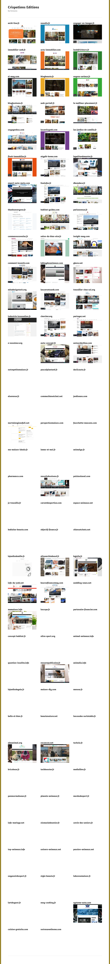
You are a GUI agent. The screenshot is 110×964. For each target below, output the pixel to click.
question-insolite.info (18, 662)
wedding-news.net (82, 582)
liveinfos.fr (46, 183)
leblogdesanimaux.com (52, 263)
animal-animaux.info (83, 636)
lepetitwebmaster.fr (83, 156)
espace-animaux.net (83, 502)
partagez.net (79, 316)
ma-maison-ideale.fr (18, 449)
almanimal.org (15, 742)
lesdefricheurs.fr (81, 49)
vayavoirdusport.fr (17, 876)
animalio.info (79, 662)
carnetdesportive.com (51, 502)
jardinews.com (80, 396)
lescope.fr (45, 609)
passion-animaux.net (83, 849)
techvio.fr (78, 742)
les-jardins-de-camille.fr (85, 129)
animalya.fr (79, 449)
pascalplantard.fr (49, 369)
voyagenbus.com (16, 129)
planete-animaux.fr (50, 796)
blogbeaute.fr (47, 76)
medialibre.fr (79, 769)
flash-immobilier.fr (17, 156)
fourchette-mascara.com (85, 422)
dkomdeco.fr (79, 183)
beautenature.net (49, 716)
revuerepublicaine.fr (50, 662)
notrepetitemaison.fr (18, 369)
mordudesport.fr (81, 796)
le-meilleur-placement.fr (85, 103)
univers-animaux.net (51, 849)
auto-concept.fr (48, 343)
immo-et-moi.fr (48, 449)
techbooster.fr (47, 769)
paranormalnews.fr (17, 796)
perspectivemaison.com (52, 422)
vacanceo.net (47, 742)
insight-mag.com (81, 236)
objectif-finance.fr (49, 529)
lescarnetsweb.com (50, 289)
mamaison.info (15, 609)
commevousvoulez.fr (18, 236)
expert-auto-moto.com (19, 183)
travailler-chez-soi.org (84, 289)
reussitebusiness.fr (50, 476)
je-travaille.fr (14, 502)
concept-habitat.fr (17, 636)
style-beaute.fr (48, 876)
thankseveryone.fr (17, 209)
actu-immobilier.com (51, 49)
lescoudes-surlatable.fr (84, 716)
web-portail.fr (48, 103)
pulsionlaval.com (81, 476)
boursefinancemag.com (52, 582)
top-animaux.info (16, 849)
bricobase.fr (13, 769)
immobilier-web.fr (17, 49)
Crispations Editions (23, 7)
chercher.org (46, 316)
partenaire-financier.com (85, 609)
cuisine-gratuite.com (18, 929)
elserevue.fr (13, 396)
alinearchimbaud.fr (50, 556)
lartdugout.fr (14, 902)
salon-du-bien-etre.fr (51, 236)
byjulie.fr (77, 556)
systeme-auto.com (82, 902)
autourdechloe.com (82, 343)
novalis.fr (45, 23)
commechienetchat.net (51, 396)
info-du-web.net (16, 582)
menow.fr (78, 689)
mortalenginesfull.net (18, 422)
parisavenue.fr (80, 209)
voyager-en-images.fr (83, 23)
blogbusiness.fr (15, 103)
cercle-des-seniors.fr (83, 822)
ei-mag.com (13, 76)
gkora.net (78, 263)
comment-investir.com (18, 263)
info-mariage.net (16, 822)
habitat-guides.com (50, 209)
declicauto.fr (79, 369)
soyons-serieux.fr (81, 76)
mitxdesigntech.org (17, 289)
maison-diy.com (48, 689)
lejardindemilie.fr (16, 556)
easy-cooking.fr (48, 902)
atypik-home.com (49, 156)
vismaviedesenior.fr (50, 822)
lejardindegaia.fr (16, 689)
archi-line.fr (13, 23)
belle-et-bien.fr (15, 716)
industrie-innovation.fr (19, 316)
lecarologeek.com (49, 129)
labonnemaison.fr (82, 876)
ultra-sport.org (48, 636)
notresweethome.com (51, 929)
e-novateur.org (15, 343)
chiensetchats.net (81, 529)
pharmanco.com (15, 476)
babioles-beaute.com (18, 529)
